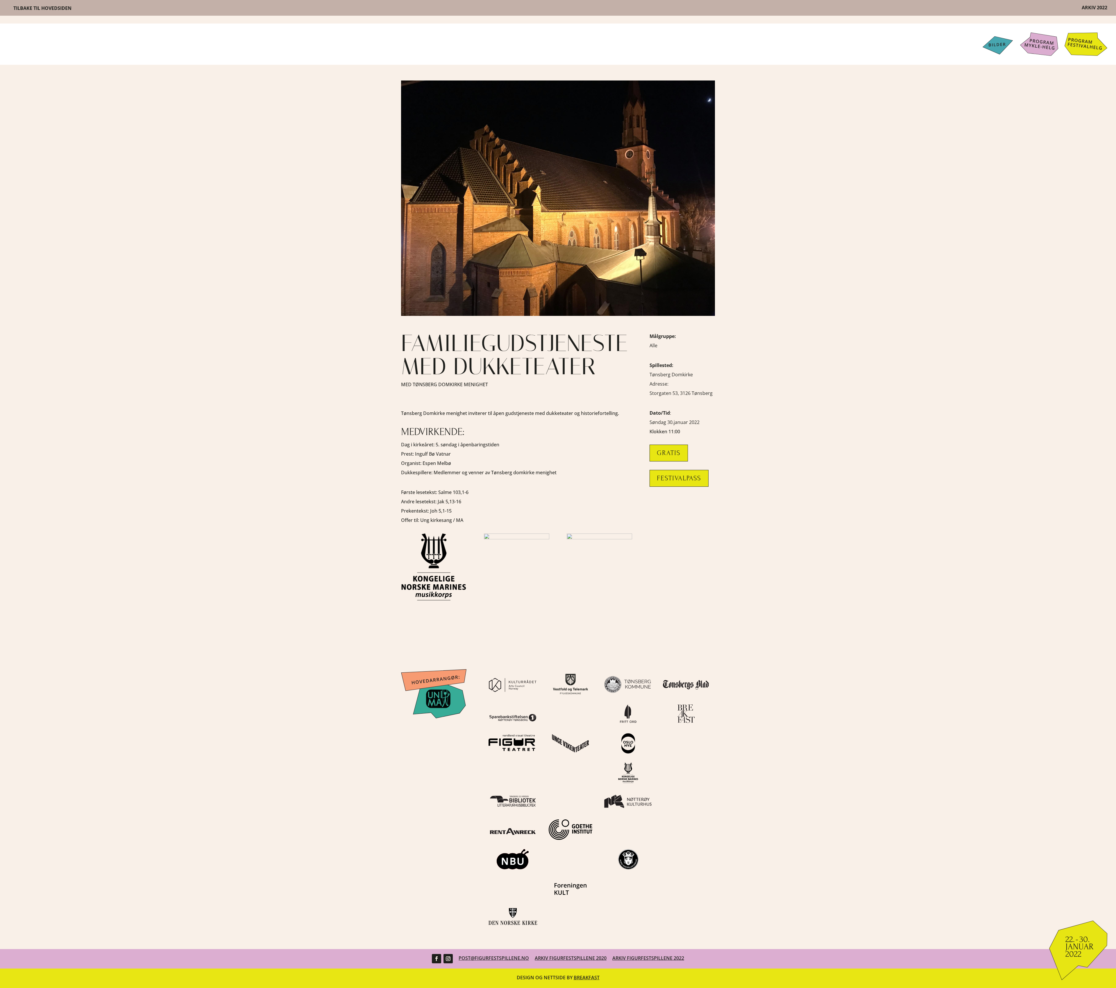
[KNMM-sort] (433, 598)
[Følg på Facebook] (436, 958)
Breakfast (587, 977)
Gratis (669, 453)
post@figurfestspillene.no (494, 958)
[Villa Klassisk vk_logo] (516, 537)
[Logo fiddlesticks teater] (599, 537)
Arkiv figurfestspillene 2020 (571, 958)
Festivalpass (679, 478)
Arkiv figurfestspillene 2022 (648, 958)
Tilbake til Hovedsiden (42, 8)
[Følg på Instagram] (448, 958)
